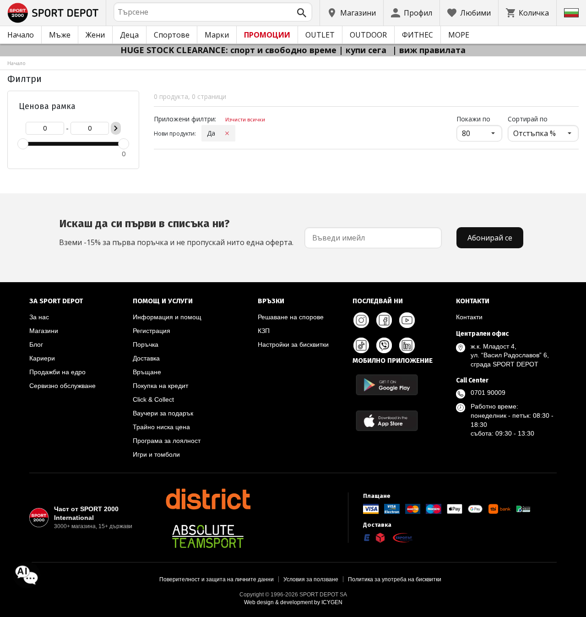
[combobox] (213, 12)
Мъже (60, 35)
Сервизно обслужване (62, 385)
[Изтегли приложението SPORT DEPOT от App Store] (387, 421)
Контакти (469, 317)
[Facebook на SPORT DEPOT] (384, 320)
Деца (129, 35)
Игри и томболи (156, 454)
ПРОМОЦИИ (267, 35)
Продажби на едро (57, 372)
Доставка (146, 358)
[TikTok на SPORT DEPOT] (361, 345)
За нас (39, 317)
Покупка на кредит (160, 385)
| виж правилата (429, 49)
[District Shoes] (208, 499)
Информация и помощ (167, 317)
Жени (95, 35)
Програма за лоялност (167, 440)
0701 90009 (488, 392)
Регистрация (151, 330)
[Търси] (301, 12)
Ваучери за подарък (163, 413)
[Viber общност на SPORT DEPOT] (384, 345)
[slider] (22, 143)
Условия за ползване (310, 579)
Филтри (24, 78)
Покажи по (479, 118)
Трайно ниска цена (161, 427)
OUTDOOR (368, 35)
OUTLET (320, 35)
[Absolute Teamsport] (208, 536)
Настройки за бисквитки (293, 344)
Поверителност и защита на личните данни (216, 579)
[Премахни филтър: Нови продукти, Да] (227, 133)
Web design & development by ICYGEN (293, 602)
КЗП (264, 330)
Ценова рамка (47, 106)
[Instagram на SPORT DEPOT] (361, 320)
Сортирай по (528, 119)
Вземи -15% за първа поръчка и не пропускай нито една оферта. (176, 232)
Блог (36, 344)
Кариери (42, 358)
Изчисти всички (245, 119)
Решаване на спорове (291, 317)
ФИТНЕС (417, 35)
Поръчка (145, 344)
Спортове (172, 35)
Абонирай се (489, 238)
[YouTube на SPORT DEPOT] (407, 320)
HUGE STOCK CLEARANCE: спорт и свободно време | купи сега (254, 49)
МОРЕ (458, 35)
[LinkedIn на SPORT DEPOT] (407, 345)
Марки (217, 35)
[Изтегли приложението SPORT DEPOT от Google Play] (387, 385)
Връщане (147, 372)
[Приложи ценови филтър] (116, 128)
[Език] (571, 13)
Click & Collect (153, 399)
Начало (20, 35)
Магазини (43, 330)
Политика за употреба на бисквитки (394, 579)
